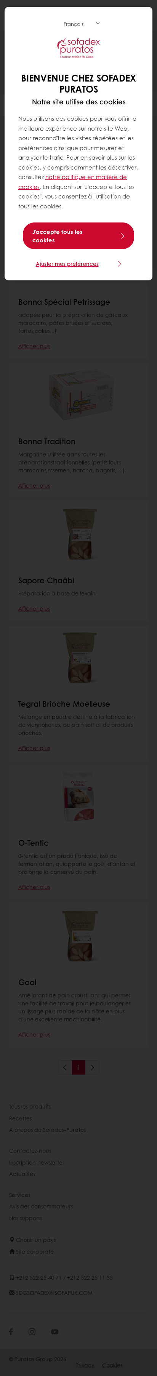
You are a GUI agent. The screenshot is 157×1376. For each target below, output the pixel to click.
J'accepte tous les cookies (57, 235)
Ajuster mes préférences (67, 263)
